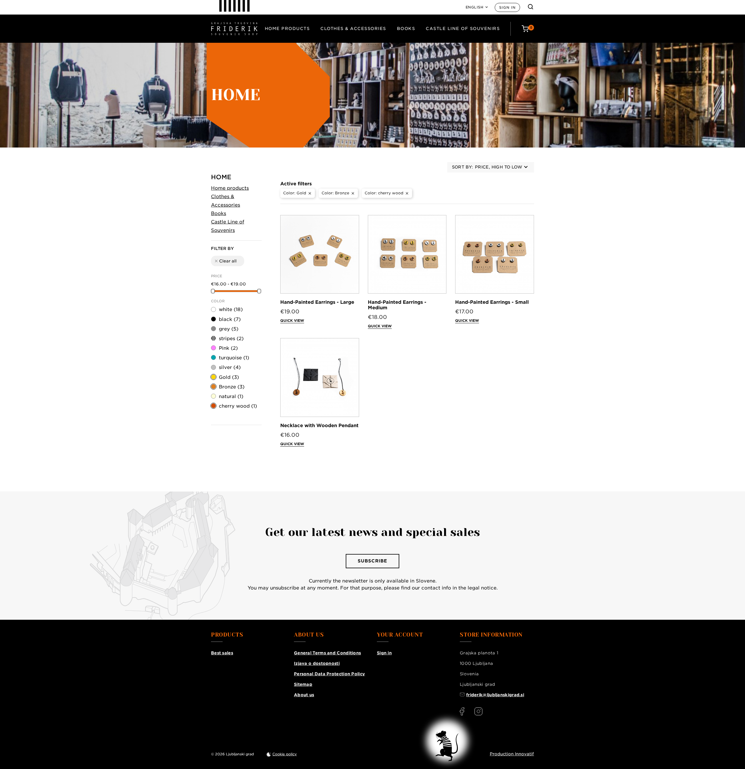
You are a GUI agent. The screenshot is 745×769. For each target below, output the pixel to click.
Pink (228, 348)
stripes (231, 338)
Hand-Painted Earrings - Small (492, 302)
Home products (287, 28)
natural (231, 396)
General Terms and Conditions (327, 653)
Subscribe (372, 561)
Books (406, 28)
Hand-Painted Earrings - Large (317, 302)
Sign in (507, 7)
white (231, 309)
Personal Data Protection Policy (329, 674)
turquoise (234, 357)
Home (221, 177)
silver (230, 367)
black (230, 319)
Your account (400, 635)
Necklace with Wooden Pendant (319, 425)
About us (304, 694)
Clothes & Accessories (353, 28)
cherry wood (238, 406)
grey (228, 329)
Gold (229, 377)
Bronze (231, 387)
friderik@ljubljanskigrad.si (495, 694)
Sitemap (303, 684)
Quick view (292, 320)
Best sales (222, 653)
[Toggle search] (530, 6)
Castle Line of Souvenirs (463, 28)
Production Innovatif (512, 754)
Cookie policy (284, 754)
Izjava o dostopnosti (317, 663)
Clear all (225, 261)
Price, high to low (498, 167)
